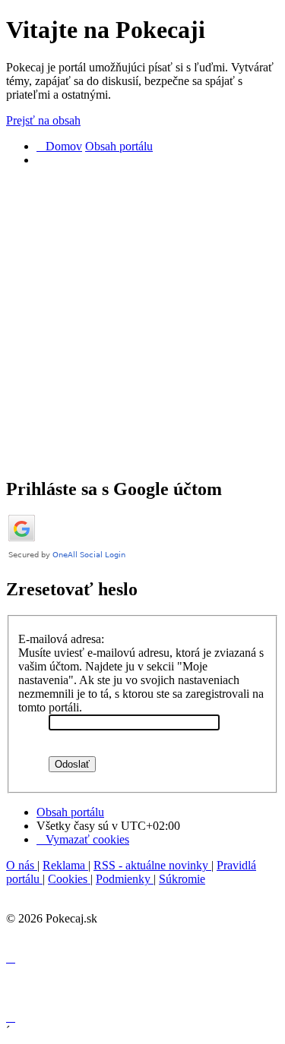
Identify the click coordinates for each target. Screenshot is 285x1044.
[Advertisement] (142, 321)
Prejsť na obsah (43, 120)
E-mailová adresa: (61, 638)
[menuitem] (82, 839)
